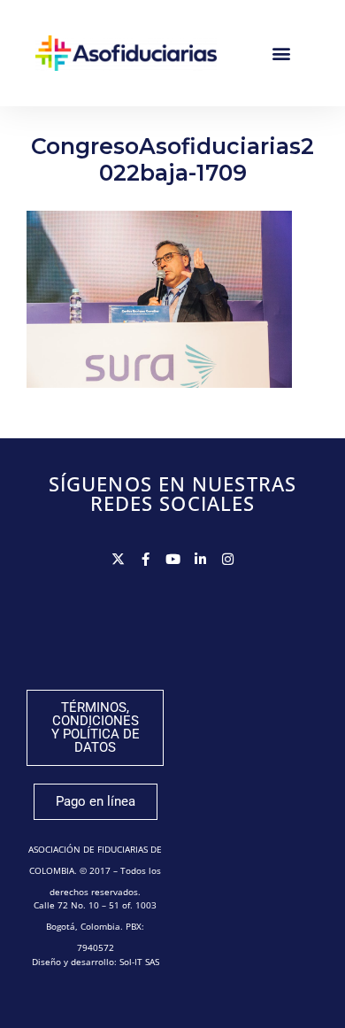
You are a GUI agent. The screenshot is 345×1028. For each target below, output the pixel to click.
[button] (280, 53)
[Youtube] (173, 559)
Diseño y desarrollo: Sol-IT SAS (95, 961)
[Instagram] (227, 559)
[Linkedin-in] (200, 559)
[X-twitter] (118, 559)
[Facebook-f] (145, 559)
